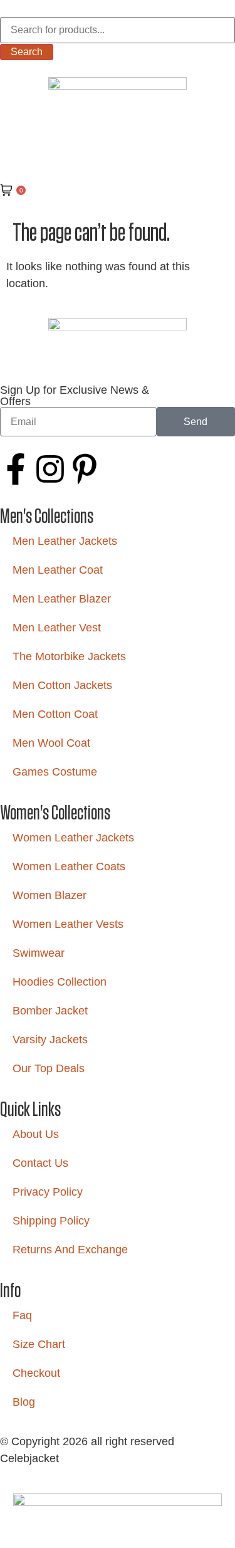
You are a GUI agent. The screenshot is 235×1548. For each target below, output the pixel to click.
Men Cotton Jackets (62, 685)
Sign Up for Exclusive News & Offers (74, 395)
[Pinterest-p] (84, 469)
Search (27, 51)
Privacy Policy (48, 1192)
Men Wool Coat (51, 743)
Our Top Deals (49, 1068)
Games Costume (55, 772)
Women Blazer (49, 895)
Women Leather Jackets (73, 837)
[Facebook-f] (15, 469)
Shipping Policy (51, 1220)
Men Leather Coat (58, 570)
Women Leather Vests (68, 924)
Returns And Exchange (70, 1249)
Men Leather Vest (57, 627)
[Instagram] (50, 469)
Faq (22, 1315)
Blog (24, 1402)
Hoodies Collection (60, 982)
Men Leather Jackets (65, 541)
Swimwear (39, 953)
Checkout (36, 1373)
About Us (36, 1134)
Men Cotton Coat (55, 714)
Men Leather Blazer (62, 598)
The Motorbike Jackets (69, 656)
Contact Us (40, 1163)
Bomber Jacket (50, 1010)
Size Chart (39, 1344)
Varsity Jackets (50, 1039)
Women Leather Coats (69, 866)
